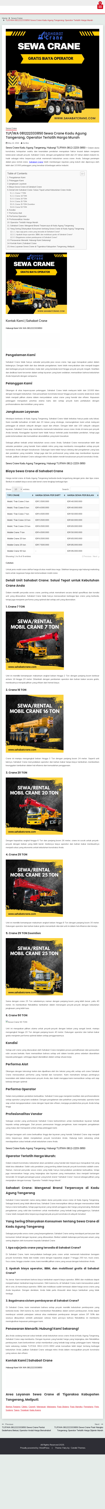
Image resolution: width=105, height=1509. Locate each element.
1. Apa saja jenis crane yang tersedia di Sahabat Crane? (37, 232)
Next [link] (95, 556)
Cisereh (32, 1406)
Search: (65, 489)
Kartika (26, 143)
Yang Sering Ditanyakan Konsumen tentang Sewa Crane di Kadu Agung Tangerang (47, 228)
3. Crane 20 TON (20, 199)
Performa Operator (18, 216)
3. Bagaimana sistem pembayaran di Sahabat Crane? (35, 237)
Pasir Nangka (76, 1406)
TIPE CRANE (13, 495)
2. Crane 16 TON (20, 196)
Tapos (16, 1410)
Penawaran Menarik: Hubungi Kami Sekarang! (30, 240)
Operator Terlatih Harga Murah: (24, 222)
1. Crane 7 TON (19, 193)
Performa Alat (15, 213)
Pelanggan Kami (16, 180)
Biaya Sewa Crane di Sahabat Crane (25, 187)
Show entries (17, 489)
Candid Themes (78, 1447)
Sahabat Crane (36, 162)
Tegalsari (24, 1410)
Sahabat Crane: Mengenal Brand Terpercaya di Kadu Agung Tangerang (42, 225)
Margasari (41, 1406)
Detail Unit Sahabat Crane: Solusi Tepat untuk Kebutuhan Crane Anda (40, 190)
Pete (96, 1406)
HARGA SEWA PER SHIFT (48, 495)
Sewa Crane (11, 128)
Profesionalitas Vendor (19, 219)
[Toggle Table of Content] (81, 174)
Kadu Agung (35, 1410)
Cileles (24, 1406)
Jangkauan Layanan (18, 184)
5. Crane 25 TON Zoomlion (24, 204)
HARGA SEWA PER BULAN (80, 495)
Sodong (9, 1410)
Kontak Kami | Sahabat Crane (23, 243)
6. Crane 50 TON (20, 207)
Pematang (88, 1406)
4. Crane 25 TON (20, 201)
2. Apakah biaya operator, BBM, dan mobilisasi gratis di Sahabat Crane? (43, 234)
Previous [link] (87, 556)
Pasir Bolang (63, 1406)
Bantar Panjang (13, 1406)
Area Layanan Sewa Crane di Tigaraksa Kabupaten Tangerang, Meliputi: (42, 246)
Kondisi (12, 210)
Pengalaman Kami (17, 177)
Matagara (51, 1406)
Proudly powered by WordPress (35, 1447)
